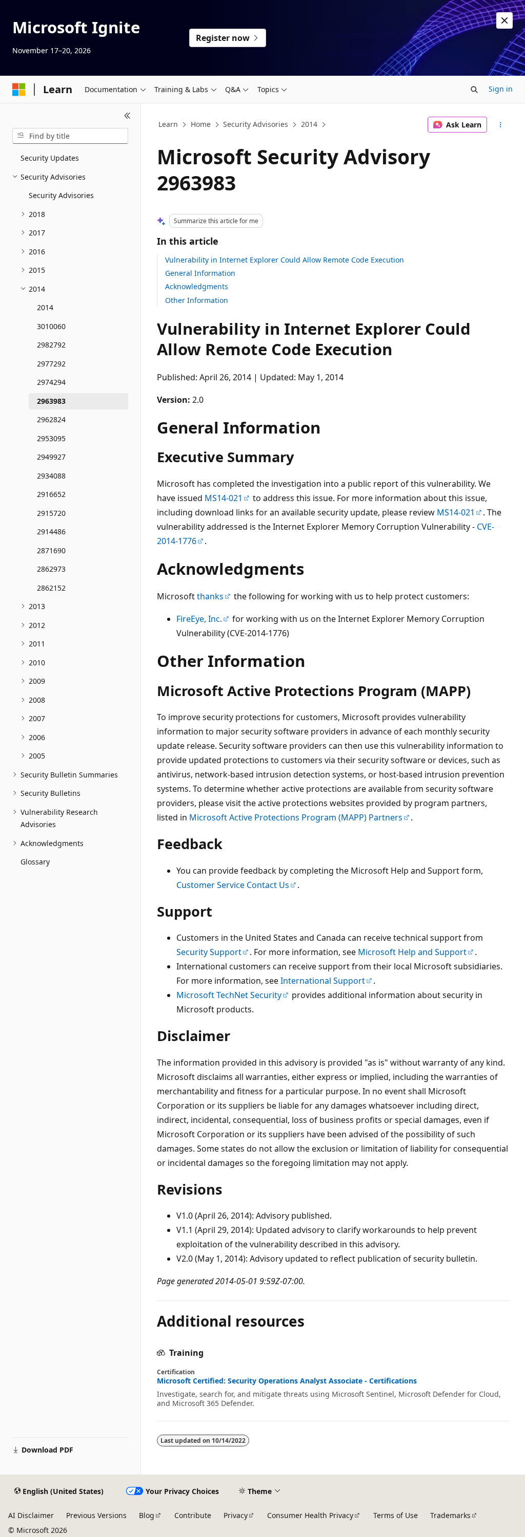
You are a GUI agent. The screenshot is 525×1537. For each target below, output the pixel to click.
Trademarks (450, 1515)
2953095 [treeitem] (51, 438)
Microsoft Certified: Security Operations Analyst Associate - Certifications (287, 1381)
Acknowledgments (196, 286)
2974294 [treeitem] (51, 382)
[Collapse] (127, 115)
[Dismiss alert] (504, 20)
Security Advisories (255, 124)
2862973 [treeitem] (51, 569)
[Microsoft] (19, 89)
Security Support (208, 952)
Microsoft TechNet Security (228, 995)
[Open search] (474, 89)
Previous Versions (96, 1515)
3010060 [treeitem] (51, 326)
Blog (146, 1515)
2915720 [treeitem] (51, 513)
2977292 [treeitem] (51, 364)
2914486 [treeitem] (51, 531)
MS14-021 (224, 498)
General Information (200, 273)
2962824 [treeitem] (51, 419)
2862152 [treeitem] (51, 588)
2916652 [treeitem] (51, 494)
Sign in (501, 89)
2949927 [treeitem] (51, 457)
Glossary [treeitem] (35, 862)
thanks (210, 596)
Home (201, 124)
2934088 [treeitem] (51, 476)
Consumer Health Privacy (310, 1515)
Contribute (192, 1515)
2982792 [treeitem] (51, 345)
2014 (309, 124)
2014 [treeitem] (45, 307)
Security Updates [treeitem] (50, 158)
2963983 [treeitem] (51, 401)
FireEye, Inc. (199, 618)
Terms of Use (395, 1515)
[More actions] (500, 125)
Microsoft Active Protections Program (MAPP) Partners (295, 817)
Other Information (196, 300)
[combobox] (70, 136)
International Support (322, 980)
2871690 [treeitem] (51, 550)
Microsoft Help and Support (412, 952)
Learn (168, 124)
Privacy (236, 1515)
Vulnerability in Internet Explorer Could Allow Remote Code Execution (284, 260)
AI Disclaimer (31, 1515)
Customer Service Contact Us (232, 885)
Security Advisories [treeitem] (61, 195)
